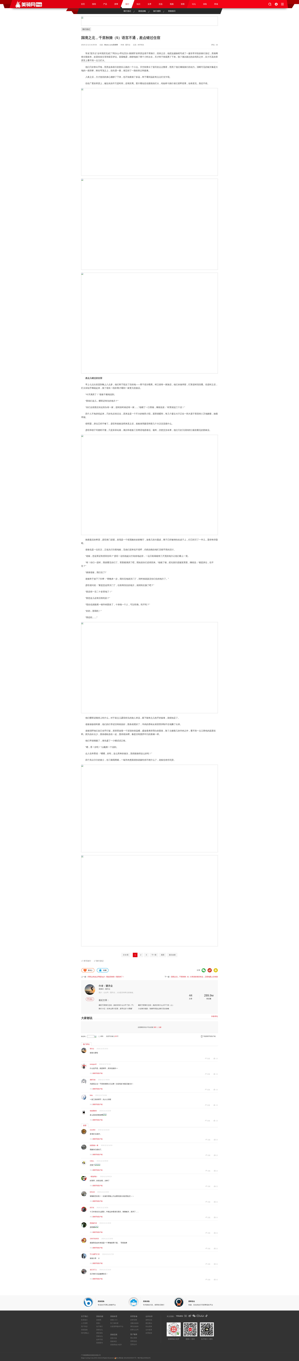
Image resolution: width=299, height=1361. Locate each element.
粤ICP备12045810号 (144, 1358)
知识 (138, 4)
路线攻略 (142, 11)
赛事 (116, 4)
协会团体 (149, 1326)
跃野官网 (133, 1320)
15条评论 (214, 1016)
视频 (172, 4)
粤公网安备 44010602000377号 (126, 1358)
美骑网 (98, 1320)
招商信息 (133, 1341)
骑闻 (94, 4)
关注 (90, 999)
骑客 (183, 4)
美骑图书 (99, 1343)
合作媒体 (149, 1330)
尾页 (162, 955)
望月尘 (109, 986)
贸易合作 (133, 1344)
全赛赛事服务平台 (116, 1326)
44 (190, 995)
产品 (105, 4)
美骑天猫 (113, 1338)
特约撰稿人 (85, 1333)
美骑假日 (172, 11)
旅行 (127, 4)
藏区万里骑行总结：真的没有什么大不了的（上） (156, 1005)
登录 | (156, 1027)
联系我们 (84, 1320)
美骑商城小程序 (116, 1345)
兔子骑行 (99, 1326)
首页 (83, 4)
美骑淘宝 (113, 1341)
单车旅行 (87, 961)
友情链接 (149, 1333)
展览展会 (149, 1323)
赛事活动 (149, 1320)
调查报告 (99, 1333)
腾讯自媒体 (134, 1326)
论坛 (194, 4)
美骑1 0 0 (113, 1320)
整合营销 (133, 1338)
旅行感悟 (157, 11)
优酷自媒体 (134, 1323)
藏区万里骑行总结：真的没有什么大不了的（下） (117, 1005)
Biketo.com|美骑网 (111, 45)
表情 (101, 1036)
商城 (216, 4)
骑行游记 (127, 11)
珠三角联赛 (114, 1323)
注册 (159, 1027)
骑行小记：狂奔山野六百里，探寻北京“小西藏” (116, 1009)
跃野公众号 (134, 1330)
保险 (205, 4)
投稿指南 (84, 1330)
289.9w (209, 995)
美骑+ (98, 1323)
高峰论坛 (99, 1336)
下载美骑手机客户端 (209, 1036)
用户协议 (84, 1326)
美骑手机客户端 (97, 1073)
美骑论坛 (99, 1330)
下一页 (153, 955)
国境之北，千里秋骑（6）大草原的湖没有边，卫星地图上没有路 (194, 977)
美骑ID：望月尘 (104, 989)
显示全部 (172, 955)
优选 (160, 4)
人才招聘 (84, 1323)
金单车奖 (99, 1339)
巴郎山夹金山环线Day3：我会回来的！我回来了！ (106, 977)
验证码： (84, 1036)
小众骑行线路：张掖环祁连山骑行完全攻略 (153, 1009)
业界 (149, 4)
